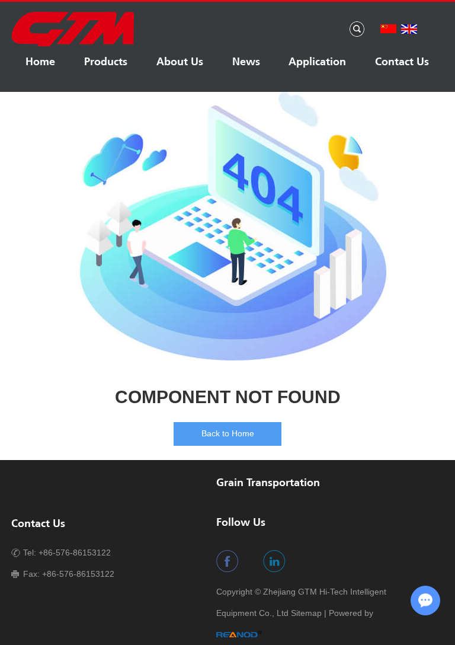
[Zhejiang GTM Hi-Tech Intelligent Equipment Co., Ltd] (72, 44)
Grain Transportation (268, 483)
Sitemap (306, 613)
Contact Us (402, 63)
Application (318, 63)
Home (41, 63)
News (246, 63)
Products (105, 63)
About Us (179, 63)
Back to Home (227, 433)
